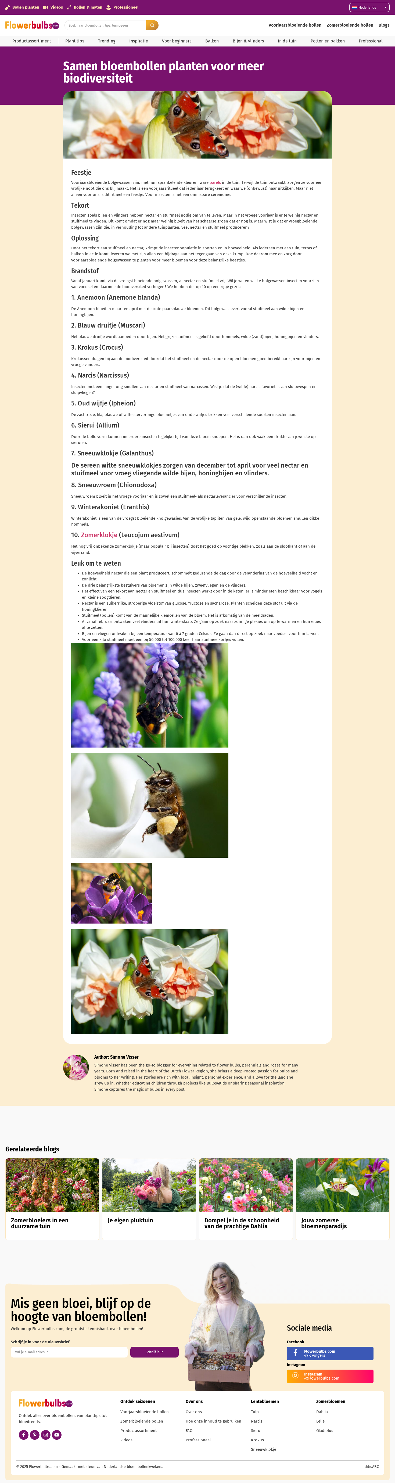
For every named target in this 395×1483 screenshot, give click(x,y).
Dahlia (322, 1411)
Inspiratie (138, 41)
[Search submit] (152, 25)
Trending (106, 41)
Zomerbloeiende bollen (350, 25)
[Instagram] (46, 1435)
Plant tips (74, 41)
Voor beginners (176, 41)
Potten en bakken (328, 41)
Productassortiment (31, 41)
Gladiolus (324, 1430)
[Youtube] (57, 1435)
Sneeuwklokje (263, 1449)
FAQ (189, 1430)
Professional (371, 41)
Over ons (194, 1411)
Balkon (212, 41)
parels (215, 182)
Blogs (384, 25)
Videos (126, 1440)
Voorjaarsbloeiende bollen (295, 25)
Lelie (320, 1421)
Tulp (255, 1411)
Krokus (257, 1440)
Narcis (256, 1421)
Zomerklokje (99, 535)
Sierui (256, 1430)
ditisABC (372, 1466)
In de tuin (287, 41)
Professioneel (198, 1440)
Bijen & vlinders (248, 41)
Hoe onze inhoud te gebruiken (213, 1421)
